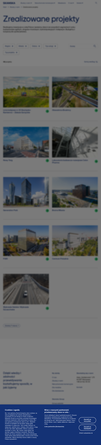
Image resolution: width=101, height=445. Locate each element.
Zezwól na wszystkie (87, 420)
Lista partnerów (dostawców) (54, 426)
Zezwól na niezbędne (87, 427)
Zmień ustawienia (85, 433)
